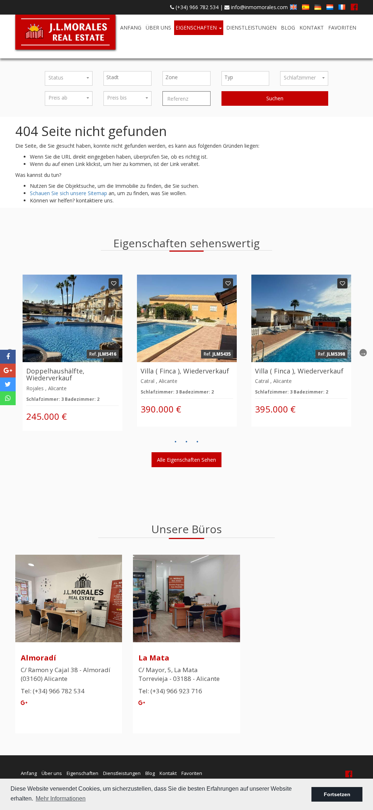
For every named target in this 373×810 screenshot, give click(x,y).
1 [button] (175, 441)
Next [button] (363, 352)
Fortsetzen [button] (337, 794)
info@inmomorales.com (258, 7)
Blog (288, 27)
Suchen (274, 98)
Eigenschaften (197, 27)
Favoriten (342, 27)
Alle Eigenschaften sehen (186, 459)
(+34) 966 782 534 (196, 7)
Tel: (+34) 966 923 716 (170, 691)
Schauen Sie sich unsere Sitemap (68, 193)
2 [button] (186, 441)
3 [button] (197, 441)
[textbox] (129, 77)
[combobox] (127, 78)
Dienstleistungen (251, 27)
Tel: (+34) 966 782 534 (53, 691)
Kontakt (311, 27)
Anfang (130, 27)
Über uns (158, 27)
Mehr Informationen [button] (61, 798)
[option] (72, 353)
